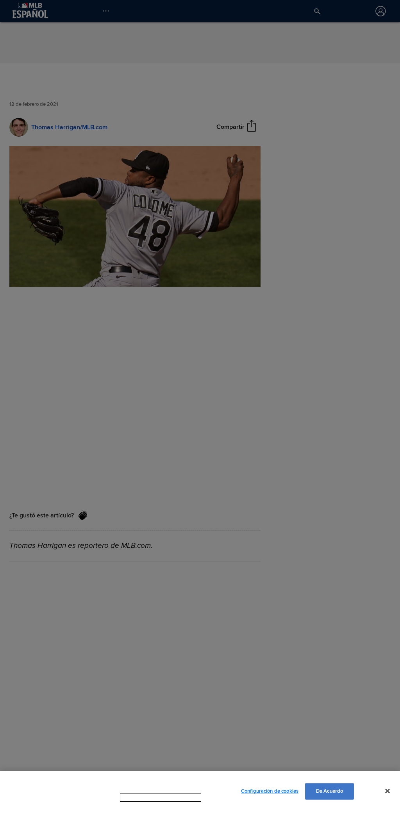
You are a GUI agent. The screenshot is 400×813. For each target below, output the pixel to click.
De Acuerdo (329, 791)
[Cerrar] (387, 790)
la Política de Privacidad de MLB (150, 797)
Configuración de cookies (269, 791)
